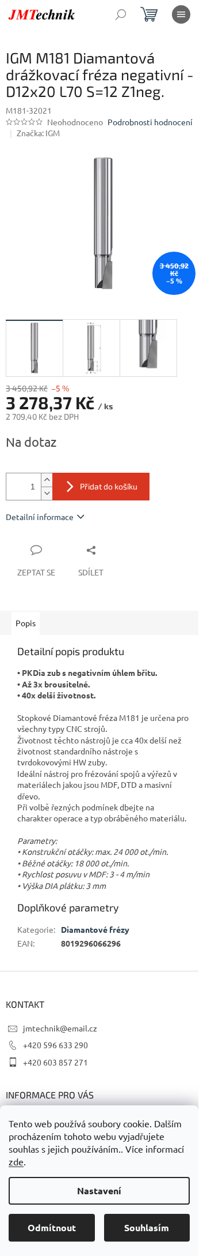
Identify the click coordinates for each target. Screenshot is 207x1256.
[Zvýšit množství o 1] (46, 480)
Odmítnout (52, 1227)
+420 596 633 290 (55, 1045)
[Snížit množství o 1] (46, 493)
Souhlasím (146, 1227)
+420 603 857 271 (55, 1062)
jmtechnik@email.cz (60, 1028)
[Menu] (181, 14)
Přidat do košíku (108, 486)
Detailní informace (40, 516)
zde (16, 1161)
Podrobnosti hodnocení (150, 122)
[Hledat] (120, 14)
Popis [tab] (26, 623)
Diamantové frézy (95, 929)
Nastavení (99, 1190)
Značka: (38, 133)
